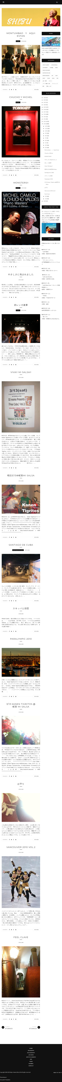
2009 (45, 201)
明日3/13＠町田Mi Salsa (21, 475)
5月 (46, 142)
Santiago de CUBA (21, 545)
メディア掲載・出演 (46, 83)
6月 (46, 140)
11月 (46, 128)
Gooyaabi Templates (5, 1079)
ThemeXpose (3, 1077)
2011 (45, 121)
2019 (45, 107)
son (57, 78)
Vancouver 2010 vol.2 (20, 847)
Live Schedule (54, 64)
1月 (46, 198)
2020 (45, 104)
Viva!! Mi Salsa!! (21, 372)
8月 (46, 135)
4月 (46, 145)
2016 (45, 114)
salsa (18, 41)
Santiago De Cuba (18, 550)
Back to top (57, 1072)
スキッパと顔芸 (21, 608)
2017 (45, 112)
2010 (45, 123)
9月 (46, 133)
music (18, 102)
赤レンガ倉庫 (21, 305)
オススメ (50, 80)
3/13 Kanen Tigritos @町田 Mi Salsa (20, 705)
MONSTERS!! (20, 182)
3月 (46, 147)
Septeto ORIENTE (46, 75)
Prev (31, 578)
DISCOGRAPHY (31, 1052)
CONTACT (31, 1065)
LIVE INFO (31, 1054)
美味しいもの (48, 86)
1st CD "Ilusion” (46, 64)
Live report (45, 67)
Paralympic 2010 (21, 639)
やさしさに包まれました (21, 274)
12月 (46, 126)
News (56, 67)
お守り (20, 784)
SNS (31, 1059)
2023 (45, 100)
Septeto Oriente (31, 1057)
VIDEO (31, 1061)
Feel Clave (20, 937)
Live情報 (51, 67)
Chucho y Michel (20, 97)
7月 (46, 138)
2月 (46, 196)
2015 (45, 116)
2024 (45, 97)
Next (35, 578)
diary (44, 78)
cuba (56, 75)
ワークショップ (55, 83)
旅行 (43, 86)
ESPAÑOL (31, 1063)
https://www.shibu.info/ (16, 1072)
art (52, 75)
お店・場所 (45, 80)
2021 (45, 102)
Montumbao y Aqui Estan (20, 34)
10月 (46, 131)
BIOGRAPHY (31, 1050)
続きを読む (36, 89)
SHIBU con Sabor (46, 70)
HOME (31, 1048)
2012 (45, 119)
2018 (45, 109)
